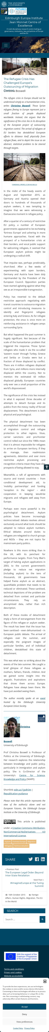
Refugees (8, 846)
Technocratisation (21, 846)
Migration (32, 841)
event (42, 698)
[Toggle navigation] (6, 45)
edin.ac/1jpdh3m (22, 789)
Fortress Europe (19, 841)
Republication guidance (16, 793)
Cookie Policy (18, 1028)
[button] (45, 981)
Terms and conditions (14, 969)
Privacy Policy (29, 1028)
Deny (24, 1014)
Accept (25, 1006)
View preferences (24, 1021)
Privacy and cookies (13, 972)
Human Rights (18, 898)
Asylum (8, 841)
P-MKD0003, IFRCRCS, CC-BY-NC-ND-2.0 (24, 184)
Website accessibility (13, 975)
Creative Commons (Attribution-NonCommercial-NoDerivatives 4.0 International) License (24, 831)
